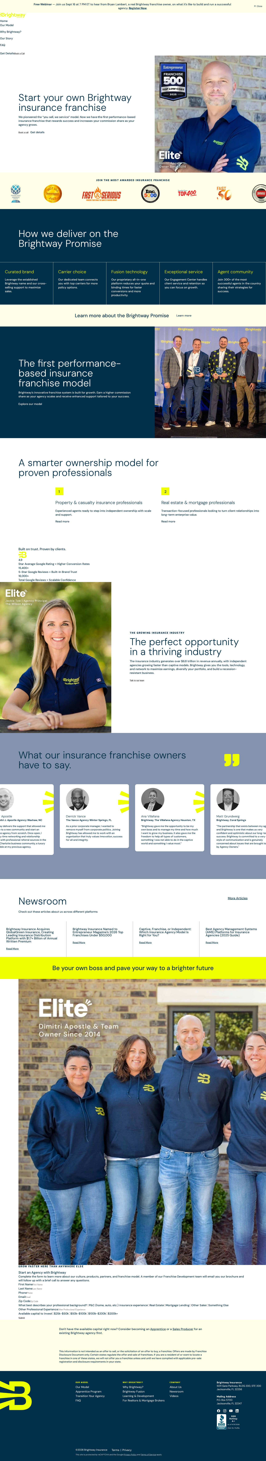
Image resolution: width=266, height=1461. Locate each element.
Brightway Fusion (134, 1391)
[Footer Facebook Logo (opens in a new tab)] (218, 1411)
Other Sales (198, 1305)
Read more (62, 521)
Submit (21, 1318)
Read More (12, 948)
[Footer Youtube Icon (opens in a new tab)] (231, 1411)
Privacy (127, 1450)
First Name (25, 1284)
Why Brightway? (133, 1387)
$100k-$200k (97, 1313)
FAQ (2, 45)
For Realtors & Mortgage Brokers (144, 1400)
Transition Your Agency (90, 1396)
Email (21, 1297)
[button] (133, 26)
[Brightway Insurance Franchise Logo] (13, 15)
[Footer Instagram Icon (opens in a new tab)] (225, 1411)
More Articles (238, 898)
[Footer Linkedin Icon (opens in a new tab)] (237, 1411)
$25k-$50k (61, 1313)
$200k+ (113, 1313)
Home (4, 21)
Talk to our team (137, 680)
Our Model (82, 1387)
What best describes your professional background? (52, 1305)
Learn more (183, 315)
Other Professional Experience (38, 1309)
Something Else (218, 1305)
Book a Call (19, 53)
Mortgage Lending (177, 1305)
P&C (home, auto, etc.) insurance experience (118, 1305)
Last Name (25, 1288)
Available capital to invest (35, 1313)
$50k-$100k (78, 1313)
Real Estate (157, 1305)
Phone (22, 1293)
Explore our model (30, 404)
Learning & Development (138, 1396)
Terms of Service (148, 1454)
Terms (115, 1450)
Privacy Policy (130, 1454)
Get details (37, 132)
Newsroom (176, 1391)
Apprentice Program (88, 1391)
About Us (175, 1387)
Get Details (7, 53)
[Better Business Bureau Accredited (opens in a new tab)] (228, 1422)
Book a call (23, 132)
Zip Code (24, 1301)
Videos (174, 1396)
